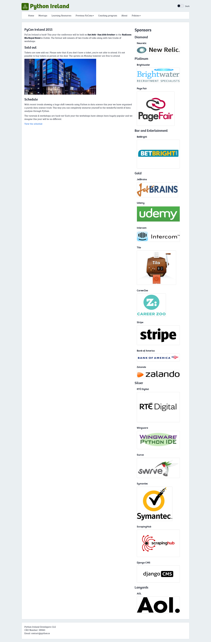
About (124, 15)
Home (31, 15)
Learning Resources (61, 15)
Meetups (42, 15)
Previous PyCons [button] (84, 15)
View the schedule (33, 123)
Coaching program (107, 15)
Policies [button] (135, 15)
